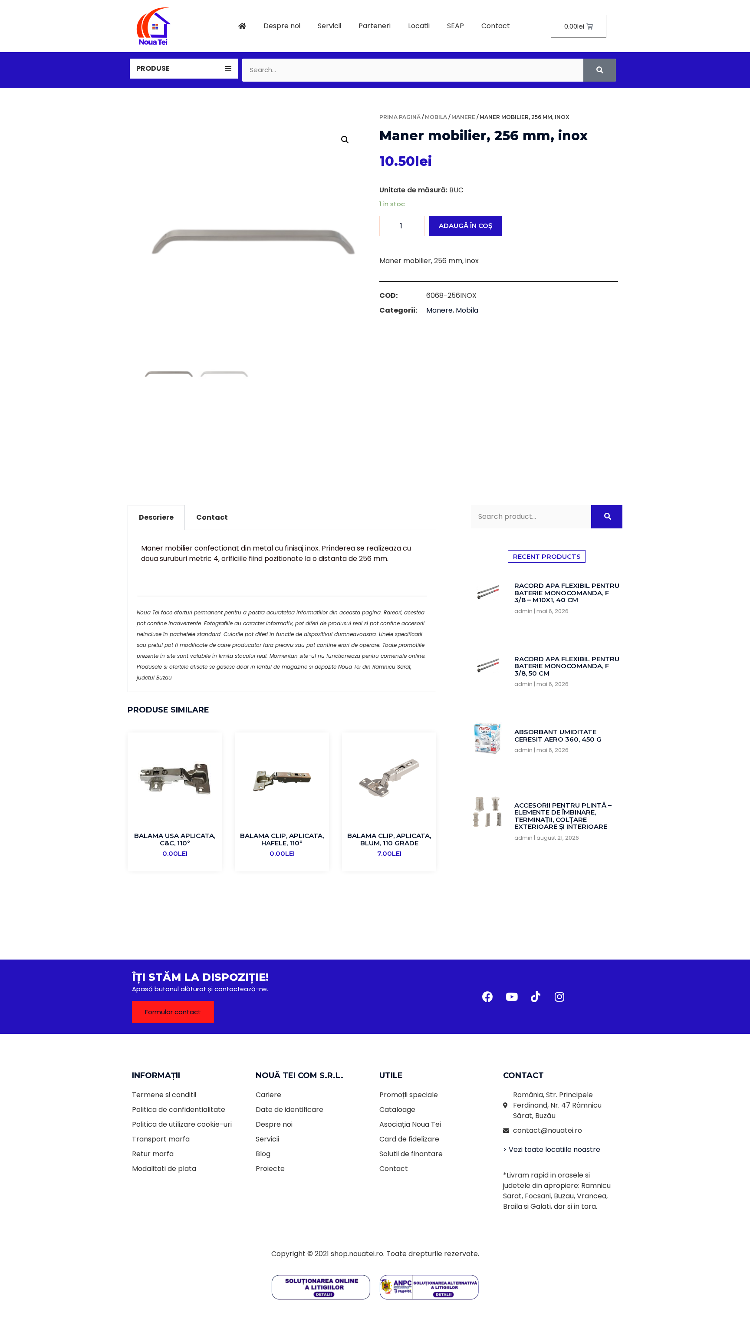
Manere (463, 117)
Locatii (419, 26)
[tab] (184, 69)
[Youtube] (512, 997)
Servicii (329, 26)
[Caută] (599, 70)
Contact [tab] (212, 517)
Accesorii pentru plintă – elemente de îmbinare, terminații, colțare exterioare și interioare (563, 816)
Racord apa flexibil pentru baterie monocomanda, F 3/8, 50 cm (566, 666)
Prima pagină (400, 117)
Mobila (436, 117)
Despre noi (281, 26)
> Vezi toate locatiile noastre (551, 1149)
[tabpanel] (282, 611)
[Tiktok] (535, 997)
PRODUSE (153, 68)
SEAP (455, 26)
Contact (495, 26)
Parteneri (375, 26)
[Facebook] (488, 997)
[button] (173, 1012)
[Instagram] (559, 997)
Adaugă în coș (465, 225)
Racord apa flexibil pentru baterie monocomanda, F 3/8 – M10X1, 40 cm (566, 592)
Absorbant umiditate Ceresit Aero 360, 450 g (558, 735)
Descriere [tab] (156, 517)
